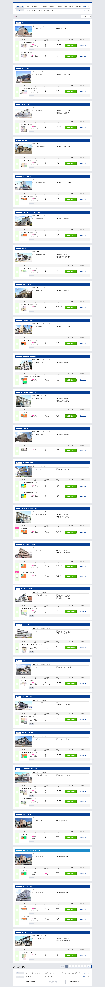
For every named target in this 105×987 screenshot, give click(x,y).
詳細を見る (83, 45)
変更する (85, 6)
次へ (89, 966)
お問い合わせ (71, 45)
